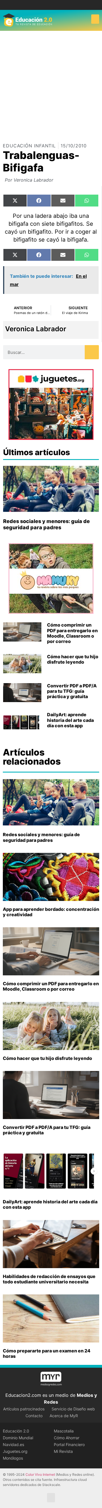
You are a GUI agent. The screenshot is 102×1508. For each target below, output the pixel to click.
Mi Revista (63, 1451)
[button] (95, 19)
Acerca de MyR (64, 1415)
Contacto (34, 1415)
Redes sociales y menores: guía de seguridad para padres (46, 524)
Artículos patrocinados (23, 1408)
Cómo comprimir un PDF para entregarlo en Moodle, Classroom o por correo (72, 633)
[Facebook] (47, 5)
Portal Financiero (69, 1444)
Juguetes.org (15, 1451)
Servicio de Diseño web (73, 1408)
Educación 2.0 (16, 1431)
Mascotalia (64, 1431)
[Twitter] (55, 5)
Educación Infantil (29, 146)
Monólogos (13, 1458)
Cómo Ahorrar (66, 1437)
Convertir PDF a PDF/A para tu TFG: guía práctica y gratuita (72, 691)
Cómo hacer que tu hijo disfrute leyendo (72, 659)
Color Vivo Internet (40, 1474)
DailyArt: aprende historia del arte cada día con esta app (70, 720)
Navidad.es (13, 1444)
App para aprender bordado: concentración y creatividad (51, 911)
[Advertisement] (51, 84)
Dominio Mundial (18, 1437)
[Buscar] (92, 352)
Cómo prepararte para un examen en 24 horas (46, 1353)
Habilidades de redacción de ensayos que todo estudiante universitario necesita (49, 1279)
